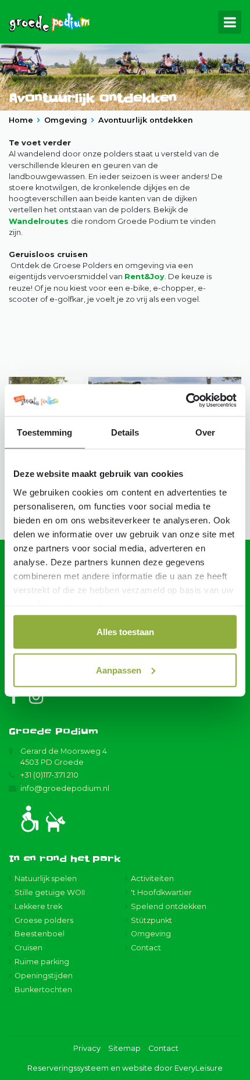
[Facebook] (13, 697)
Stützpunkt (151, 920)
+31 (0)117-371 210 (49, 775)
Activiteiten (152, 878)
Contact (146, 947)
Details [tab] (125, 432)
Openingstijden (44, 975)
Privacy (87, 1048)
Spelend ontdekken (168, 906)
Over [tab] (205, 432)
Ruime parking (42, 961)
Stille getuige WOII (50, 892)
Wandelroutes (40, 221)
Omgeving (151, 933)
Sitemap (124, 1048)
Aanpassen (118, 670)
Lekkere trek (38, 906)
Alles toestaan (125, 632)
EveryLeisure (198, 1068)
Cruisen (28, 947)
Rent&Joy (144, 276)
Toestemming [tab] (44, 432)
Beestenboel (40, 933)
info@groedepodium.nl (64, 788)
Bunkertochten (43, 989)
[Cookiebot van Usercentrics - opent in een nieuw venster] (186, 400)
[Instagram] (36, 697)
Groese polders (44, 920)
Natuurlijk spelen (46, 878)
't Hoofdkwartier (161, 892)
